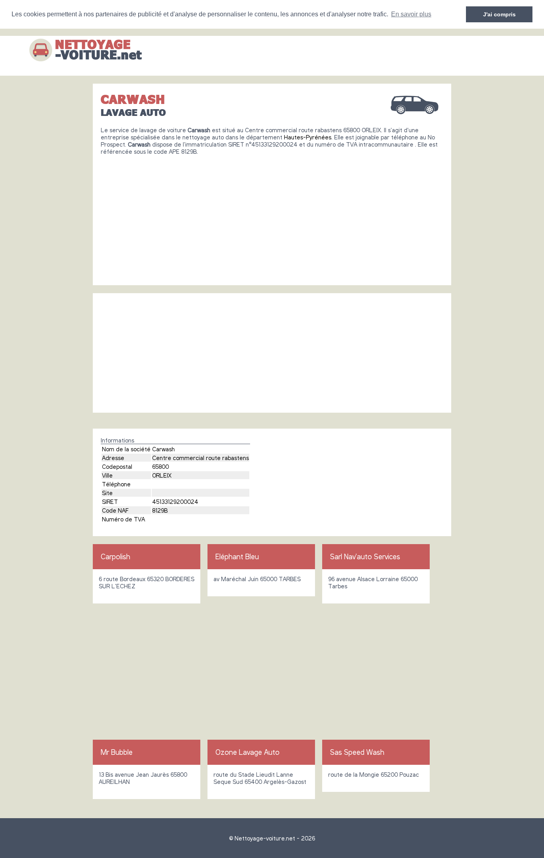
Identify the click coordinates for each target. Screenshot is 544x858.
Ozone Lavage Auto (247, 752)
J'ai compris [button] (499, 14)
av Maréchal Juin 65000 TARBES (257, 578)
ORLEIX (162, 475)
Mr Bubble (117, 752)
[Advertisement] (272, 217)
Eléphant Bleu (237, 556)
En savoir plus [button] (411, 14)
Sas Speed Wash (357, 752)
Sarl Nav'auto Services (365, 556)
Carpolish (115, 556)
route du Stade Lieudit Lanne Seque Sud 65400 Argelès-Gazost (259, 778)
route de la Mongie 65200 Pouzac (373, 774)
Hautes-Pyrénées (307, 137)
